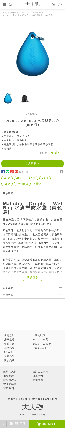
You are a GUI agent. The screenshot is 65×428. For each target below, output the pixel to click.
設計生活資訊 (40, 371)
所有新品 (14, 13)
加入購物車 (33, 163)
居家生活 (9, 339)
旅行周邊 (37, 13)
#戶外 (19, 178)
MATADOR (32, 113)
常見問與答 (9, 384)
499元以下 (39, 335)
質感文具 (9, 343)
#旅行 (45, 178)
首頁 (5, 13)
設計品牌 (9, 360)
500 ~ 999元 (40, 339)
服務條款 (8, 375)
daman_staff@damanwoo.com (38, 398)
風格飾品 (9, 347)
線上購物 (38, 375)
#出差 (7, 178)
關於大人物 (9, 371)
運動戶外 (25, 13)
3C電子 (8, 352)
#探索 (32, 178)
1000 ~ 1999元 (42, 343)
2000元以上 (40, 347)
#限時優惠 (22, 183)
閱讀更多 (32, 277)
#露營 (37, 183)
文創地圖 (38, 380)
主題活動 (9, 335)
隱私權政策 (9, 380)
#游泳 (7, 183)
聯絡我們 (8, 388)
